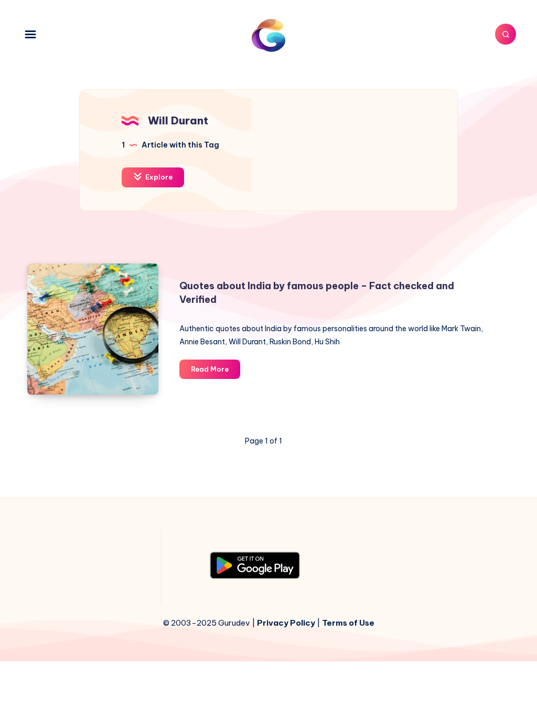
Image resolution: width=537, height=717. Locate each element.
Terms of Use (348, 623)
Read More (215, 371)
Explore (158, 177)
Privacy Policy (286, 623)
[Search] (505, 34)
